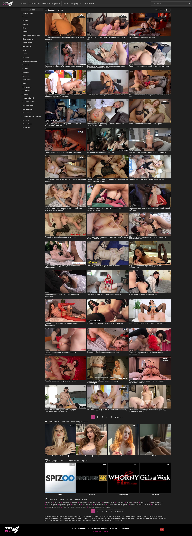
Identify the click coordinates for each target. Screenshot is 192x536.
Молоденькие (27, 39)
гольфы (49, 502)
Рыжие (25, 94)
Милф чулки (156, 504)
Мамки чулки (87, 504)
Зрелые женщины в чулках (118, 504)
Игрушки (25, 72)
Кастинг (25, 31)
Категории (34, 4)
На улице (25, 120)
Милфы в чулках (157, 502)
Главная (23, 4)
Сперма (25, 68)
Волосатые (26, 113)
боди (99, 502)
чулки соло (76, 504)
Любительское (27, 43)
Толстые (25, 65)
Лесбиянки (26, 79)
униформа (83, 502)
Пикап (24, 28)
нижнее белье (109, 502)
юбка (136, 502)
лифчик (92, 502)
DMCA (106, 531)
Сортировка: (160, 10)
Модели (45, 4)
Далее (118, 417)
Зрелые (25, 24)
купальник (120, 502)
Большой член (28, 105)
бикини (129, 502)
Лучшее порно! (28, 13)
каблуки (57, 502)
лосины (74, 502)
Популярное (76, 4)
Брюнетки (26, 91)
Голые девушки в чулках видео (74, 507)
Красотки (25, 76)
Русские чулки (100, 504)
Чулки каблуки (64, 504)
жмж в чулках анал (53, 507)
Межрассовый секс (29, 61)
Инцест (25, 20)
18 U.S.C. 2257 (97, 531)
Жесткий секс (27, 124)
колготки (66, 502)
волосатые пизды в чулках (140, 504)
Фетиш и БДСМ (28, 98)
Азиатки (25, 54)
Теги (64, 4)
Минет (24, 83)
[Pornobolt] (8, 4)
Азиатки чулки (51, 504)
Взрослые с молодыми (31, 35)
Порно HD (26, 127)
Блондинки (26, 87)
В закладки (89, 4)
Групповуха (26, 46)
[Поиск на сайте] (189, 3)
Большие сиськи (28, 102)
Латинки (25, 57)
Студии (55, 4)
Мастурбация (27, 109)
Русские (25, 17)
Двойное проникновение (31, 116)
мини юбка (144, 502)
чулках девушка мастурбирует (99, 507)
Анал (24, 50)
